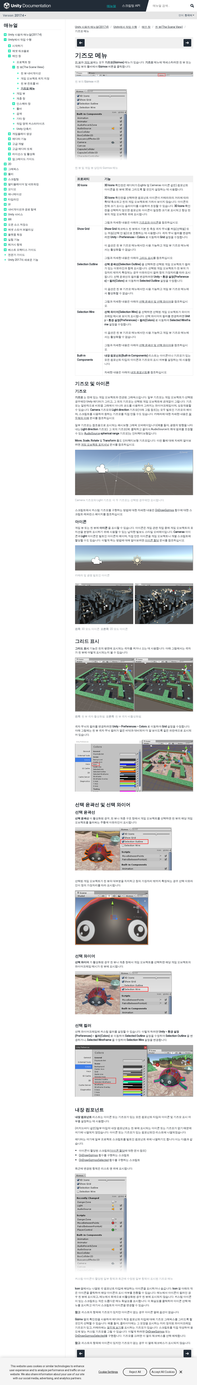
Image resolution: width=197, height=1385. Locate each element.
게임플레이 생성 (22, 133)
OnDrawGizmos (164, 510)
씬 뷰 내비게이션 (31, 73)
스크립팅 (13, 179)
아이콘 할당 (152, 540)
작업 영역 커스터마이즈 (31, 123)
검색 (19, 113)
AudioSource (92, 433)
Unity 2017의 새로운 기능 (23, 259)
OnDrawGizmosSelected (94, 1160)
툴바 (19, 108)
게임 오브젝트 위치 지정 (35, 78)
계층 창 (21, 98)
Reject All (135, 1371)
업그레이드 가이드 (23, 159)
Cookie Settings (108, 1371)
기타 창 (21, 118)
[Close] (181, 1372)
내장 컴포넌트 (138, 372)
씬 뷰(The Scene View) (30, 67)
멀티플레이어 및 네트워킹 (23, 184)
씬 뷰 (78, 62)
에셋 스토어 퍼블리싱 (20, 229)
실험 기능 (13, 239)
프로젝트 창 (24, 62)
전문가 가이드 (16, 254)
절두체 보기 (114, 1327)
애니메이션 (15, 194)
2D (9, 164)
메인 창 (16, 55)
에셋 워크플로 (20, 50)
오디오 (12, 189)
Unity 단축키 (24, 128)
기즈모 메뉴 (28, 88)
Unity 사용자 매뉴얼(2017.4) (25, 34)
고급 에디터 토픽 (22, 148)
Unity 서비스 (15, 214)
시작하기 (17, 45)
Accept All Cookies (163, 1371)
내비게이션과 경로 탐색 (22, 209)
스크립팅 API (131, 5)
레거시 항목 (15, 244)
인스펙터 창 (24, 103)
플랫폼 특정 (15, 234)
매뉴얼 (111, 6)
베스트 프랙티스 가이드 (22, 249)
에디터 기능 (19, 138)
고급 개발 (18, 143)
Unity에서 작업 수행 (20, 39)
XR (10, 219)
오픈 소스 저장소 (18, 224)
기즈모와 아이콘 (149, 222)
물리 (10, 174)
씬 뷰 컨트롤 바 (30, 83)
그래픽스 (13, 169)
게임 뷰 (21, 93)
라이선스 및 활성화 (23, 154)
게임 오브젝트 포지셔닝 (95, 444)
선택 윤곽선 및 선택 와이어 (155, 301)
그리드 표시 (146, 257)
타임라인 (13, 199)
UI (9, 204)
